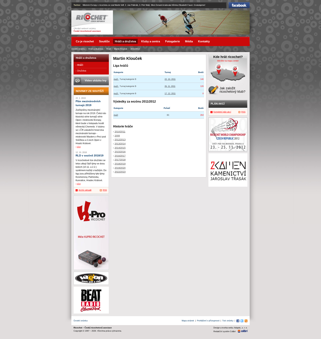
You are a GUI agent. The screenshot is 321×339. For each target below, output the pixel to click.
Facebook (239, 4)
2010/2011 (120, 131)
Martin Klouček (120, 49)
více (79, 147)
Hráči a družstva (95, 49)
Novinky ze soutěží (90, 91)
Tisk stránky (228, 320)
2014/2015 (120, 148)
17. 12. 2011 (170, 93)
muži (116, 79)
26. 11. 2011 (170, 86)
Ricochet (80, 14)
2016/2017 (120, 156)
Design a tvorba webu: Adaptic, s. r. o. (230, 328)
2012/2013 (120, 139)
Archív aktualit (85, 190)
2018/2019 (120, 164)
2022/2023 (120, 172)
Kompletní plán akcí (222, 112)
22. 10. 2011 (170, 79)
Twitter (77, 5)
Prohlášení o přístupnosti (208, 320)
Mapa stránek (188, 320)
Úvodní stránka (78, 49)
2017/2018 (120, 159)
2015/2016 (120, 151)
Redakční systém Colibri (224, 331)
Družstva (81, 70)
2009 (117, 135)
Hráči (108, 49)
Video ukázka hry (95, 80)
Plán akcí (218, 103)
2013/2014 (120, 143)
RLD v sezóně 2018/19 (89, 155)
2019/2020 (120, 168)
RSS (105, 190)
